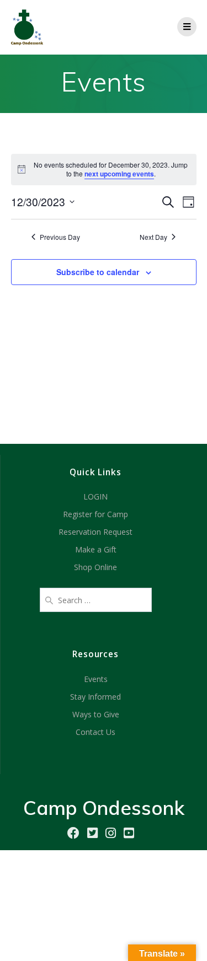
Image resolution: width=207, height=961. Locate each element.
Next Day (153, 237)
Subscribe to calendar (97, 271)
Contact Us (95, 732)
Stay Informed (95, 696)
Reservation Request (95, 532)
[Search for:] (96, 598)
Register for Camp (95, 514)
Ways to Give (95, 714)
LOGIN (95, 496)
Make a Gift (95, 549)
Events (96, 679)
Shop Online (95, 567)
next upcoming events (119, 174)
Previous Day (60, 237)
